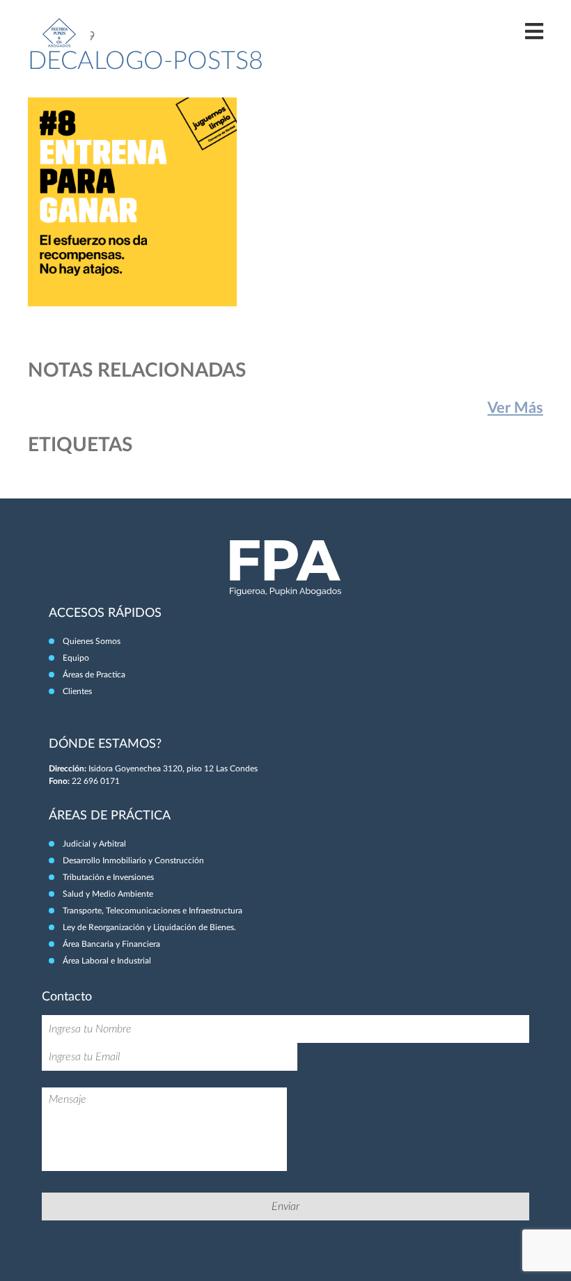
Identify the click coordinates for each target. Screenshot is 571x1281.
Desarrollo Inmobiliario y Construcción (133, 860)
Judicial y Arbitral (94, 844)
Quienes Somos (91, 641)
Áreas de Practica (94, 674)
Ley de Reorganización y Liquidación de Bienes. (149, 927)
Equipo (76, 658)
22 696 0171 (96, 781)
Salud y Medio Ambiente (108, 894)
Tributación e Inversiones (108, 877)
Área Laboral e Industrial (107, 961)
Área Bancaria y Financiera (111, 944)
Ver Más (515, 408)
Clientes (77, 691)
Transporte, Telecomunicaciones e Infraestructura (152, 910)
